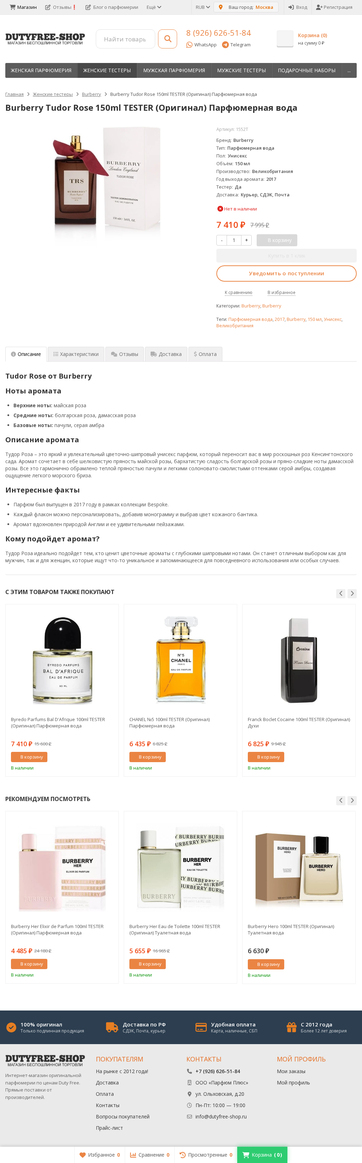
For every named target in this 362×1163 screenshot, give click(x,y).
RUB (201, 7)
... (349, 70)
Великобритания (234, 326)
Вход (301, 7)
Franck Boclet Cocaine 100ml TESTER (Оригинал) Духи (299, 722)
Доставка (107, 1082)
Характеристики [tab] (79, 354)
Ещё (152, 7)
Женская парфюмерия (41, 70)
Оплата (105, 1093)
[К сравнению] (100, 757)
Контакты (107, 1105)
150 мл (315, 319)
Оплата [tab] (208, 354)
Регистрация (338, 7)
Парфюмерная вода (250, 319)
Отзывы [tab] (128, 354)
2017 (280, 319)
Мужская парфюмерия (174, 70)
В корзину (32, 757)
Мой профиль (293, 1082)
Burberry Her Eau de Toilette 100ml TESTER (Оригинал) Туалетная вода (174, 929)
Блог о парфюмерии (115, 7)
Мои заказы (291, 1071)
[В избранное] (110, 757)
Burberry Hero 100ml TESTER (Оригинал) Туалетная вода (291, 929)
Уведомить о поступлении (286, 273)
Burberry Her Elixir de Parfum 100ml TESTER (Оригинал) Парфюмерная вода (57, 929)
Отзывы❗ (65, 7)
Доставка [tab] (170, 354)
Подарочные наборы (306, 70)
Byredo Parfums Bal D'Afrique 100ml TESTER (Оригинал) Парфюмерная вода (58, 722)
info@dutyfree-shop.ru (221, 1116)
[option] (62, 690)
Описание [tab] (29, 354)
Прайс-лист (109, 1127)
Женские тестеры (107, 70)
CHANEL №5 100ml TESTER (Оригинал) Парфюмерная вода (169, 722)
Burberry (250, 306)
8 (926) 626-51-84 (218, 32)
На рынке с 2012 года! (122, 1071)
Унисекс (332, 319)
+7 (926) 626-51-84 (217, 1071)
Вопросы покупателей (123, 1116)
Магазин (27, 7)
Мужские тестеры (241, 70)
